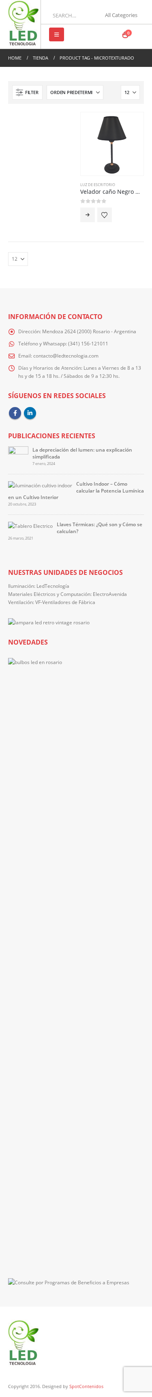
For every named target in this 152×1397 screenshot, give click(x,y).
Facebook (15, 413)
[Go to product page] (112, 144)
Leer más (87, 215)
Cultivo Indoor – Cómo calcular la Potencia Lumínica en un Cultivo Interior (76, 490)
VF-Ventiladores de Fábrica (65, 602)
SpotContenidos (85, 1386)
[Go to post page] (18, 456)
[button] (56, 34)
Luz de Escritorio (97, 184)
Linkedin (30, 413)
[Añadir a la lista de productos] (104, 215)
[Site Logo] (23, 24)
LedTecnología (52, 586)
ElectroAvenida (110, 594)
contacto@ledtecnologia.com (65, 355)
